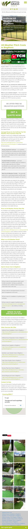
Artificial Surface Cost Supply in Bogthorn (12, 517)
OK (20, 405)
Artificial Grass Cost (7, 512)
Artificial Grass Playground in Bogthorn (11, 525)
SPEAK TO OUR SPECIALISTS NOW (14, 313)
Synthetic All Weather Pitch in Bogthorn (11, 520)
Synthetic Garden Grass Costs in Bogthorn (12, 518)
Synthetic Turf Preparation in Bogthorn (11, 515)
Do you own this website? (10, 405)
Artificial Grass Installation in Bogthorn (11, 514)
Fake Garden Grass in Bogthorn (10, 521)
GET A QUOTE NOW (14, 113)
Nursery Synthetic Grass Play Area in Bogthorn (13, 523)
